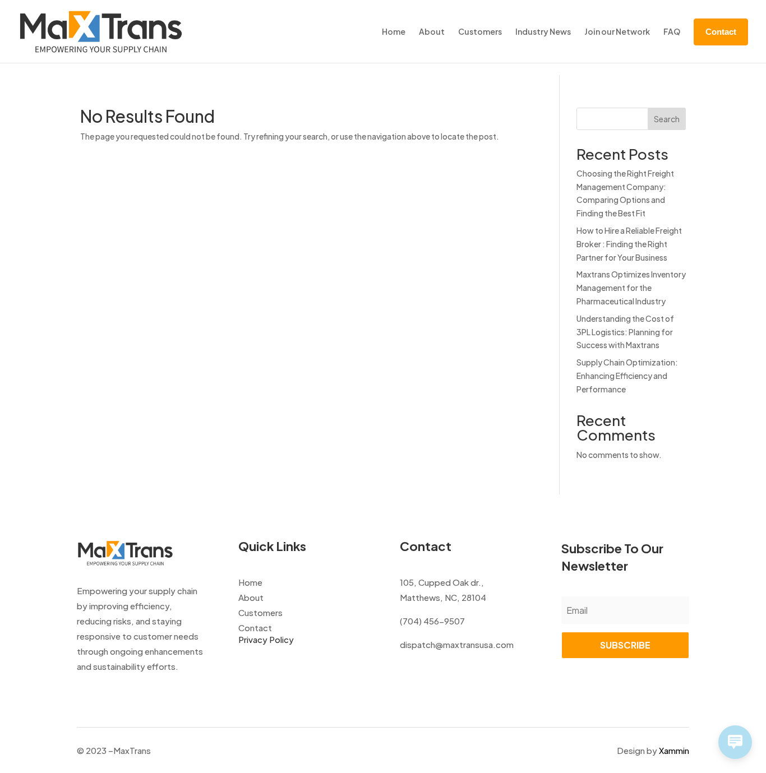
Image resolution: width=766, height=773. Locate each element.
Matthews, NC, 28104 (443, 597)
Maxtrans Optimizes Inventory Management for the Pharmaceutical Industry (631, 287)
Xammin (674, 750)
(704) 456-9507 (432, 620)
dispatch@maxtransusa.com (457, 644)
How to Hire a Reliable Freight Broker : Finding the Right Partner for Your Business (629, 243)
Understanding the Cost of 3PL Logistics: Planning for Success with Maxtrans (625, 331)
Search (667, 119)
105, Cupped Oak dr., (442, 582)
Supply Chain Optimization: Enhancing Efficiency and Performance (627, 375)
